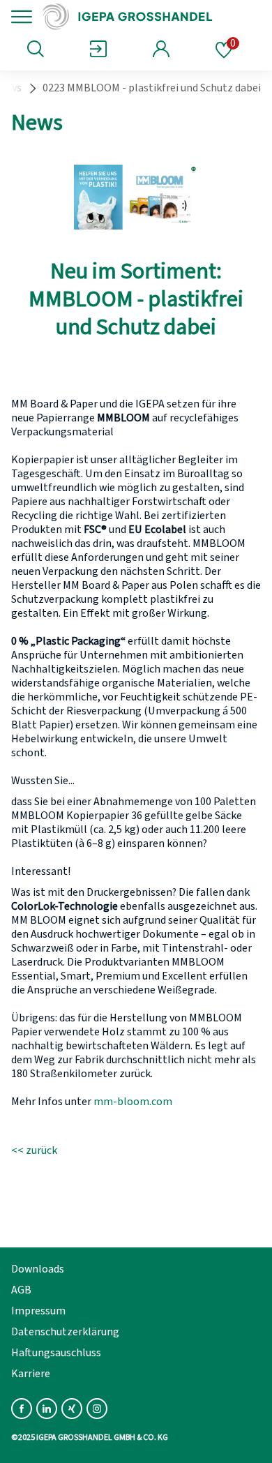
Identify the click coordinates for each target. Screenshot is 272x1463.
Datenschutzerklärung (65, 1332)
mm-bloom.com (132, 1101)
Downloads (37, 1269)
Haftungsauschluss (56, 1352)
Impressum (38, 1311)
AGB (21, 1290)
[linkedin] (46, 1408)
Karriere (30, 1373)
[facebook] (21, 1408)
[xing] (71, 1408)
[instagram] (96, 1408)
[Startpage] (134, 16)
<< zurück (34, 1150)
